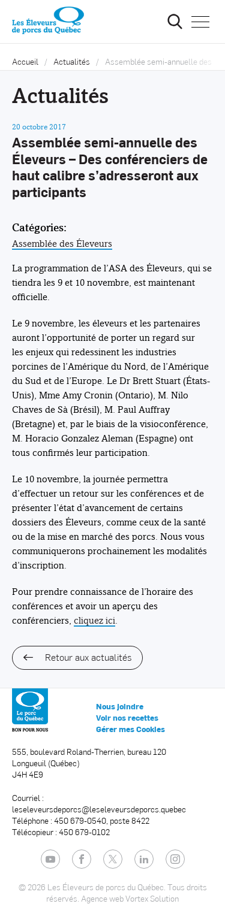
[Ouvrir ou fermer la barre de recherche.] (174, 21)
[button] (200, 21)
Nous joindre (119, 706)
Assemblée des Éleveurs (62, 243)
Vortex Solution (152, 898)
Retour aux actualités (88, 657)
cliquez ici (94, 620)
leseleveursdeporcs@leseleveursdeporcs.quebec (99, 809)
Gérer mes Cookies (130, 729)
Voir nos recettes (127, 717)
